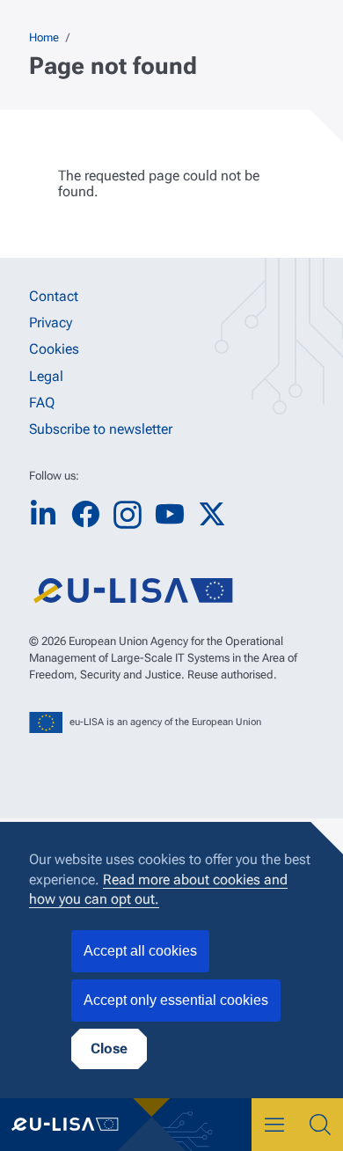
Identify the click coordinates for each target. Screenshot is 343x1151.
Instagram (127, 515)
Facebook (85, 514)
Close (109, 1048)
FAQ (42, 402)
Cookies (54, 349)
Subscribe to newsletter (100, 429)
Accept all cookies (140, 950)
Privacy (50, 322)
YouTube (170, 514)
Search (320, 1124)
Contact (53, 296)
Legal (46, 376)
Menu (274, 1124)
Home (44, 37)
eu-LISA (75, 1124)
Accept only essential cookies (176, 1000)
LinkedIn (43, 514)
